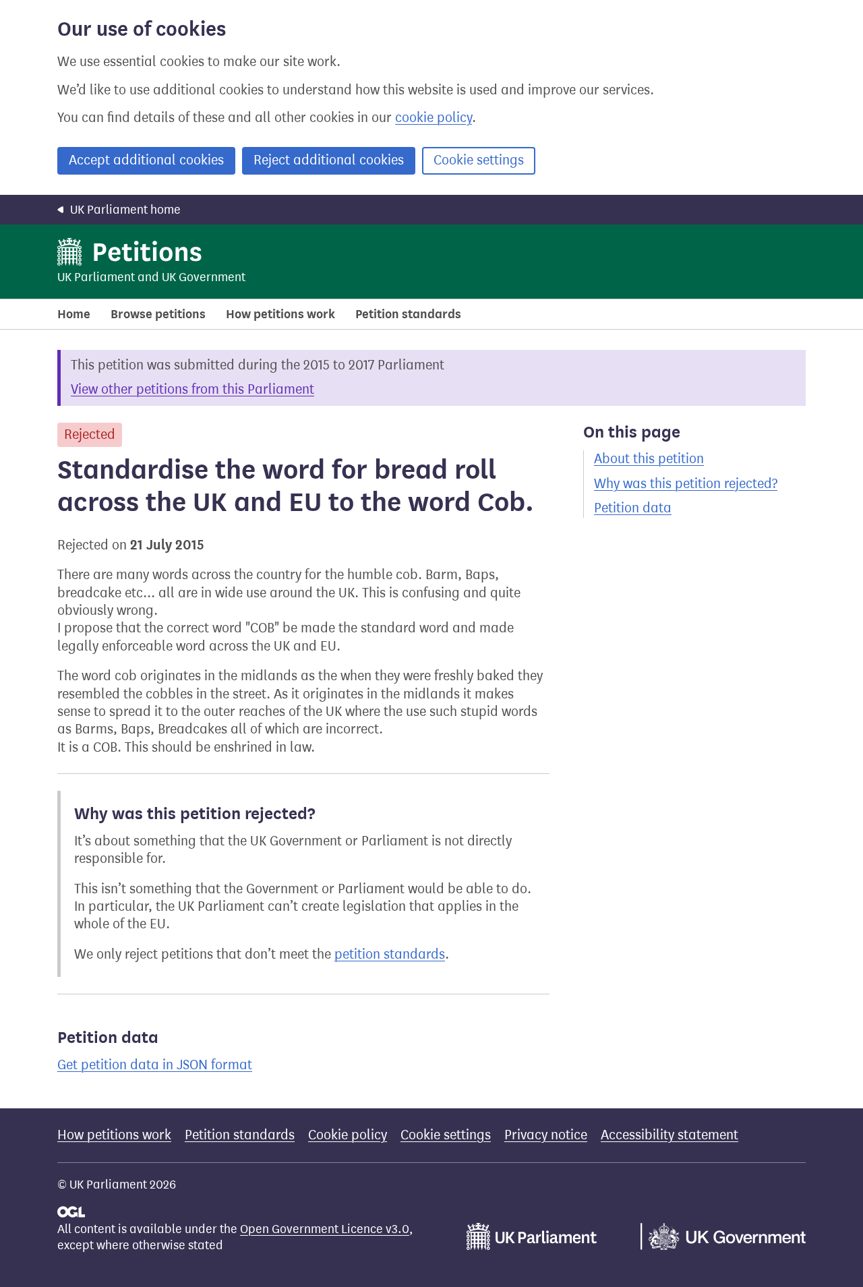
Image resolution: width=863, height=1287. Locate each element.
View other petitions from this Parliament (192, 389)
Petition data (633, 508)
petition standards (389, 954)
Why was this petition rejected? (685, 483)
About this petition (649, 459)
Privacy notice (545, 1135)
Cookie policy (347, 1135)
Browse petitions (158, 314)
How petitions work (280, 314)
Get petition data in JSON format (154, 1065)
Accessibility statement (669, 1135)
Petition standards (408, 314)
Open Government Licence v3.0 (324, 1229)
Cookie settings (479, 160)
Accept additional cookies (146, 160)
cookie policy (433, 117)
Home (73, 314)
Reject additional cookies (329, 160)
